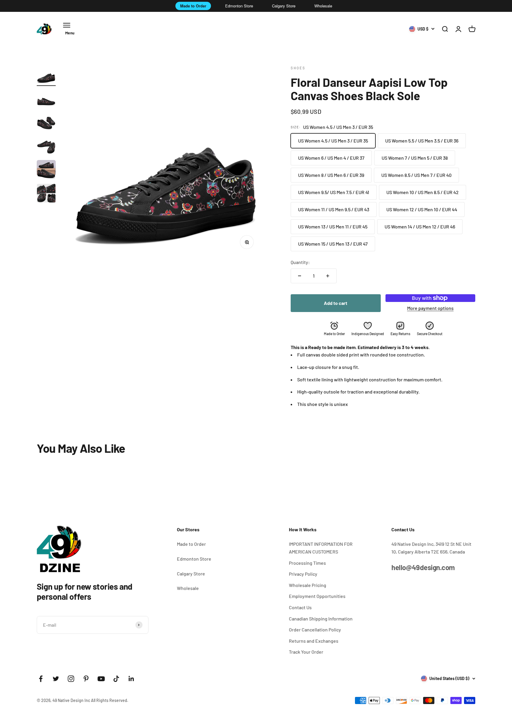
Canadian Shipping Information (321, 618)
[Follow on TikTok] (116, 679)
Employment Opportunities (317, 596)
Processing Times (307, 563)
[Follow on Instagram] (71, 679)
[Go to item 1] (46, 75)
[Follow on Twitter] (56, 679)
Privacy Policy (303, 574)
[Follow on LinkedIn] (131, 679)
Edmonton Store (239, 6)
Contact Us (300, 607)
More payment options (430, 308)
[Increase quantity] (327, 276)
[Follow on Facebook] (41, 679)
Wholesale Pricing (307, 585)
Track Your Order (306, 652)
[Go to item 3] (46, 123)
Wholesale (323, 6)
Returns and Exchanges (313, 641)
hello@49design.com (423, 567)
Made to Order (193, 6)
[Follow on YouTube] (101, 679)
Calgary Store (283, 6)
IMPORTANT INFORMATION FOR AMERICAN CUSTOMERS (321, 547)
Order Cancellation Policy (315, 629)
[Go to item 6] (46, 194)
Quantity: (300, 262)
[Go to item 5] (46, 170)
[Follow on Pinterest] (86, 679)
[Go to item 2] (46, 99)
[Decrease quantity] (299, 276)
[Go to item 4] (46, 146)
